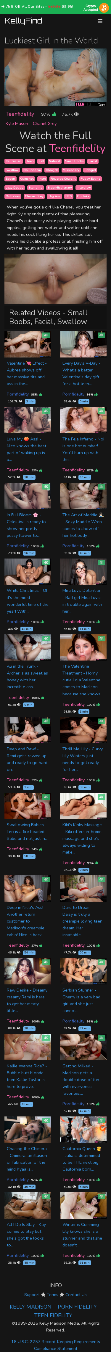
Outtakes (13, 196)
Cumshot (27, 178)
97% (46, 114)
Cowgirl (90, 170)
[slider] (42, 101)
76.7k (68, 114)
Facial (93, 161)
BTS (68, 196)
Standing (35, 187)
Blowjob (52, 170)
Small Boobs (74, 161)
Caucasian (13, 161)
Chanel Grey (45, 123)
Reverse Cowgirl (63, 178)
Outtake (83, 196)
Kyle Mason (17, 123)
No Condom (32, 170)
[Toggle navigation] (100, 21)
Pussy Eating (91, 178)
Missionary (71, 170)
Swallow (12, 170)
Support (32, 1295)
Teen (30, 161)
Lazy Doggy (14, 187)
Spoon (10, 178)
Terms (52, 1295)
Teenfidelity (20, 113)
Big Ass (55, 196)
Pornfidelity (18, 394)
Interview (84, 187)
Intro (42, 178)
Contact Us (76, 1295)
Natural (54, 161)
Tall (41, 161)
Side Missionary (60, 187)
